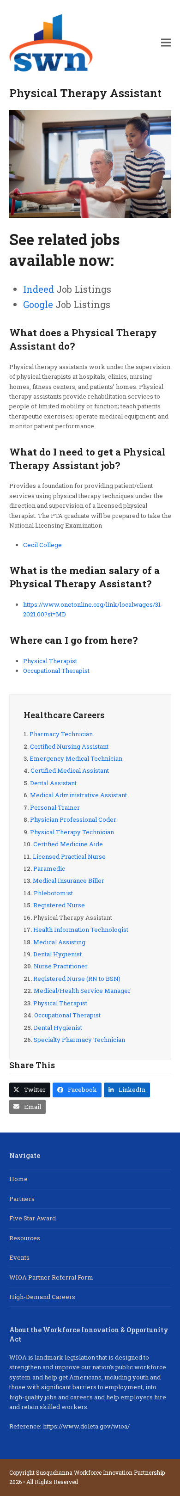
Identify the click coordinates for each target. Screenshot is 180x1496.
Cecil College (42, 545)
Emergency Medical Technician (76, 758)
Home (18, 1179)
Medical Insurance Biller (68, 880)
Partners (22, 1198)
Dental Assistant (53, 783)
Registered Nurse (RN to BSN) (76, 978)
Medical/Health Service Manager (82, 990)
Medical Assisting (59, 942)
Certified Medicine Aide (68, 844)
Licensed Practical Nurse (69, 856)
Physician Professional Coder (73, 819)
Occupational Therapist (56, 670)
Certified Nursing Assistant (69, 746)
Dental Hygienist (57, 954)
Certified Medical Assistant (69, 770)
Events (19, 1257)
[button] (166, 43)
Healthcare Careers (64, 714)
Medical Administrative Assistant (78, 795)
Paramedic (49, 868)
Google (38, 304)
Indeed (38, 289)
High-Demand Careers (42, 1297)
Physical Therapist (50, 661)
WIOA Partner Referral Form (51, 1277)
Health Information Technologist (80, 929)
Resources (24, 1238)
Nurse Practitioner (61, 966)
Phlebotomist (53, 893)
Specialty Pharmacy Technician (79, 1039)
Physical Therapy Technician (72, 832)
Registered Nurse (59, 905)
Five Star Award (32, 1218)
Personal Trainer (55, 807)
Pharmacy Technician (61, 734)
